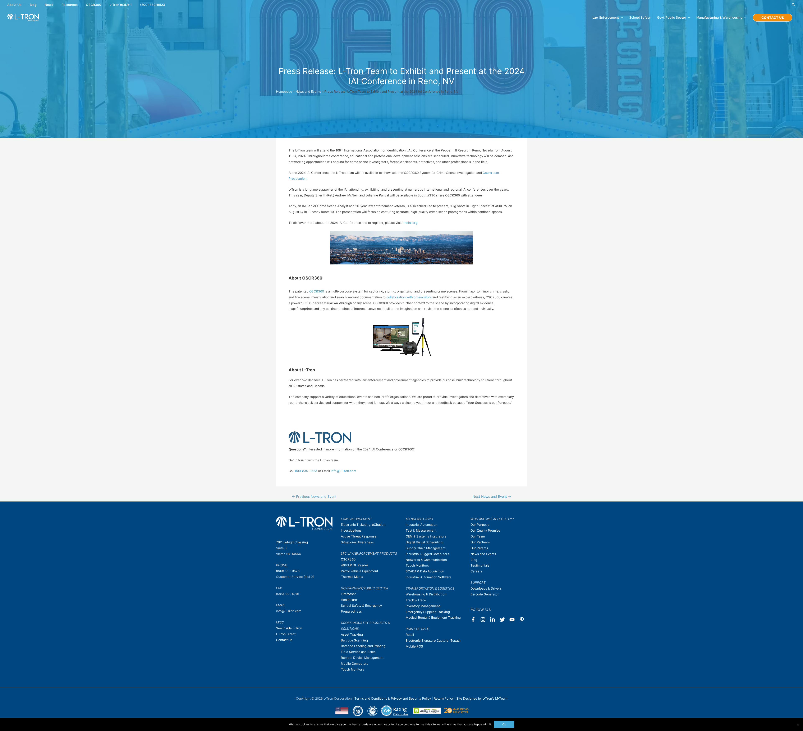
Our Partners (480, 542)
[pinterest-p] (522, 619)
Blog (33, 5)
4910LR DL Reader (354, 565)
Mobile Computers (354, 664)
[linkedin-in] (494, 619)
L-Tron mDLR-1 (121, 5)
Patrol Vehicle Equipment (359, 571)
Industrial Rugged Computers (427, 554)
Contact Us (284, 640)
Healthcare (349, 600)
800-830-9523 (306, 471)
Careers (476, 571)
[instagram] (484, 619)
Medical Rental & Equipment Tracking (433, 617)
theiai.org (410, 223)
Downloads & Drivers (486, 588)
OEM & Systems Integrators (426, 536)
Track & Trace (416, 600)
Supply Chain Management (425, 548)
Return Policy (444, 698)
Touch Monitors (352, 669)
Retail (410, 635)
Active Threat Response (358, 536)
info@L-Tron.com (343, 471)
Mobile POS (414, 646)
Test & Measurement (421, 530)
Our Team (478, 536)
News (49, 5)
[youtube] (513, 619)
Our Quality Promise (485, 530)
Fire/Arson (349, 594)
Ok (504, 724)
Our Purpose (480, 525)
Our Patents (479, 548)
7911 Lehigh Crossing (292, 542)
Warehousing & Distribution (426, 594)
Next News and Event (492, 497)
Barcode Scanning (354, 640)
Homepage (284, 92)
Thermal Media (352, 577)
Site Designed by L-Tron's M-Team (481, 698)
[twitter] (504, 619)
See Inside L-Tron (289, 628)
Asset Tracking (352, 634)
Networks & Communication (426, 560)
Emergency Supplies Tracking (428, 612)
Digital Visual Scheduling (424, 542)
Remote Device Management (362, 658)
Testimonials (480, 565)
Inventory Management (423, 606)
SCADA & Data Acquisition (425, 571)
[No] (798, 724)
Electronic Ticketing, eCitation (363, 525)
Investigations (351, 530)
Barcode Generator (485, 594)
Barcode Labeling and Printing (363, 646)
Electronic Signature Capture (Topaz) (433, 641)
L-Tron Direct (285, 634)
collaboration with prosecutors (409, 297)
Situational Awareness (357, 542)
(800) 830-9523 (152, 5)
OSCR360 (93, 5)
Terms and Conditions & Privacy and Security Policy (392, 698)
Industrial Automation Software (428, 577)
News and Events (308, 92)
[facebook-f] (475, 619)
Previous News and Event (314, 497)
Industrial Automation (421, 525)
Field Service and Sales (358, 652)
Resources (69, 5)
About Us (14, 5)
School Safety (640, 17)
